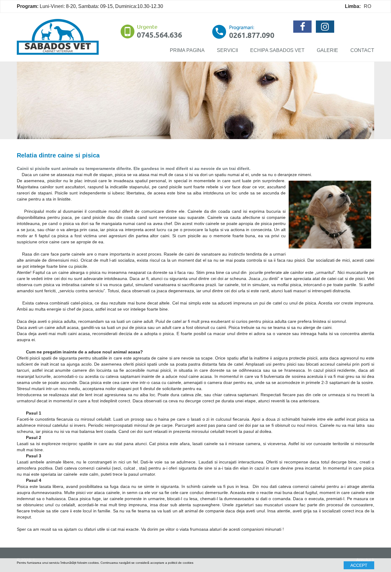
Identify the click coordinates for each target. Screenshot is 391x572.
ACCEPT (358, 565)
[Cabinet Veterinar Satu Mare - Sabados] (58, 36)
